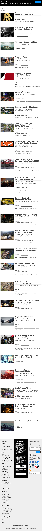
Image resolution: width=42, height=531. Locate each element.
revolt (27, 36)
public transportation (19, 192)
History (30, 33)
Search (21, 3)
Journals (7, 455)
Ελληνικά (7, 499)
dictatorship (28, 86)
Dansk (7, 513)
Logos (10, 458)
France (16, 274)
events (25, 429)
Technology (9, 449)
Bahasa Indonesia (5, 504)
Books (2, 3)
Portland (29, 208)
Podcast (3, 480)
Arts (22, 361)
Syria (20, 170)
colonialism (39, 101)
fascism (30, 101)
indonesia (19, 36)
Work (2, 471)
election (36, 208)
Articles (3, 443)
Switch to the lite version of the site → (21, 525)
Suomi (3, 500)
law (29, 21)
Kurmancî (3, 521)
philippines (19, 153)
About (30, 3)
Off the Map (7, 479)
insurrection (22, 117)
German (38, 348)
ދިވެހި (2, 519)
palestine (21, 101)
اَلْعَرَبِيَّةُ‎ (10, 510)
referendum (25, 192)
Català (8, 518)
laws (18, 310)
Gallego (5, 519)
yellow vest (23, 274)
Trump (18, 51)
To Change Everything (6, 460)
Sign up (38, 452)
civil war (33, 208)
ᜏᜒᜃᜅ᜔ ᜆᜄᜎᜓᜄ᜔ (4, 522)
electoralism (28, 153)
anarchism (27, 21)
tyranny (18, 21)
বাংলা (10, 511)
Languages (26, 3)
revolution (28, 170)
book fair (28, 382)
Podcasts (14, 3)
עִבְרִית (2, 514)
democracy (32, 21)
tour (29, 242)
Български (4, 502)
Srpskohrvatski (5, 510)
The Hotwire (4, 485)
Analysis (23, 19)
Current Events (24, 33)
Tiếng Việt (3, 518)
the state (37, 328)
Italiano (3, 494)
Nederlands (8, 508)
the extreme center (25, 310)
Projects (31, 240)
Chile (16, 86)
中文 (8, 502)
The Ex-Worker (5, 482)
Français (3, 496)
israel (18, 101)
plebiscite (38, 86)
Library (6, 3)
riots (36, 190)
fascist (31, 117)
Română (7, 511)
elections (21, 135)
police (20, 190)
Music (6, 458)
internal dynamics (18, 294)
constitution (33, 86)
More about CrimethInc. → (23, 466)
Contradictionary (5, 469)
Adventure (23, 240)
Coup (24, 101)
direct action (33, 153)
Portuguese (35, 348)
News (27, 240)
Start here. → (23, 473)
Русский (9, 497)
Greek (31, 348)
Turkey (22, 67)
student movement (31, 190)
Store (18, 3)
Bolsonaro (32, 242)
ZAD (35, 293)
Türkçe (7, 507)
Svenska (3, 513)
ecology (27, 274)
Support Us (37, 2)
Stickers (8, 457)
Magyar (3, 507)
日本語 (6, 500)
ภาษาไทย (7, 514)
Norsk (8, 521)
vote (29, 192)
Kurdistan (19, 67)
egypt (16, 171)
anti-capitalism (18, 329)
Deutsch (8, 494)
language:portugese (19, 349)
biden (26, 51)
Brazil (18, 117)
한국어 (3, 511)
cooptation (19, 86)
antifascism (33, 328)
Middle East (33, 170)
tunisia (36, 170)
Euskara (7, 505)
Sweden (18, 364)
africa (39, 170)
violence (25, 190)
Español (7, 493)
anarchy (32, 293)
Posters (3, 457)
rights (20, 310)
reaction (37, 274)
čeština (3, 505)
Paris (30, 274)
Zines (2, 455)
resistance (22, 21)
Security (28, 398)
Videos (3, 458)
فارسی (3, 508)
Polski (2, 499)
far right (27, 101)
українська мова (5, 516)
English (3, 493)
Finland (22, 382)
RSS (6, 443)
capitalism (26, 328)
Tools (9, 3)
